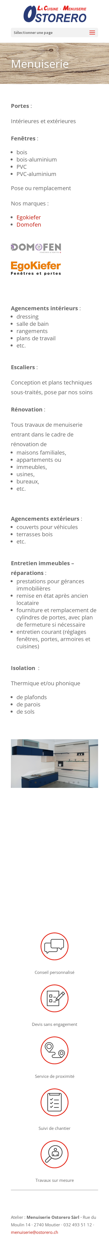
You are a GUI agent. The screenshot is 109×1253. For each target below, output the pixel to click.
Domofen (28, 224)
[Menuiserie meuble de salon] (54, 786)
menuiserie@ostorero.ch (34, 1232)
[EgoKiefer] (36, 273)
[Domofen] (36, 251)
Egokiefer (28, 217)
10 (74, 782)
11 (78, 782)
